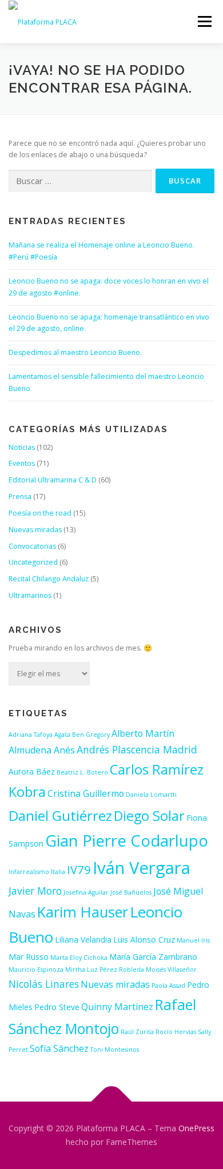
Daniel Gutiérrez (60, 815)
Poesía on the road (40, 513)
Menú (203, 21)
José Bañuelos (131, 892)
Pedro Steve (56, 1007)
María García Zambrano (153, 956)
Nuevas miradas (35, 529)
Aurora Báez (32, 771)
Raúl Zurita (137, 1032)
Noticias (22, 447)
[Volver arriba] (111, 1102)
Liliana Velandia (83, 939)
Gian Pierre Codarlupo (126, 840)
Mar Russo (29, 956)
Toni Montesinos (114, 1050)
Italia (58, 872)
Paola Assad (168, 986)
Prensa (20, 496)
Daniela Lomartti (151, 795)
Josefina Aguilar (86, 892)
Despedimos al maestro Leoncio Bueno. (75, 352)
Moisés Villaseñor (171, 969)
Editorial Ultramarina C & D (53, 480)
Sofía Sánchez (59, 1048)
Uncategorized (33, 562)
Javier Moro (35, 890)
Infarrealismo (29, 872)
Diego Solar (149, 816)
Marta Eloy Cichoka (78, 957)
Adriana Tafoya (31, 735)
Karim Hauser (82, 911)
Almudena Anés (42, 750)
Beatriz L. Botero (82, 772)
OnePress (196, 1128)
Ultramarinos (30, 595)
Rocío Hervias (176, 1032)
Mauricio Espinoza (36, 969)
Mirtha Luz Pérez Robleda (104, 969)
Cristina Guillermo (85, 793)
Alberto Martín (143, 733)
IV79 (79, 869)
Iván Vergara (141, 867)
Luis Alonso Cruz (144, 939)
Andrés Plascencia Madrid (137, 749)
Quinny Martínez (117, 1006)
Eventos (22, 463)
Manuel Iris (193, 940)
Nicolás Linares (44, 984)
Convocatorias (32, 546)
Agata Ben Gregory (82, 735)
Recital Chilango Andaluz (49, 579)
